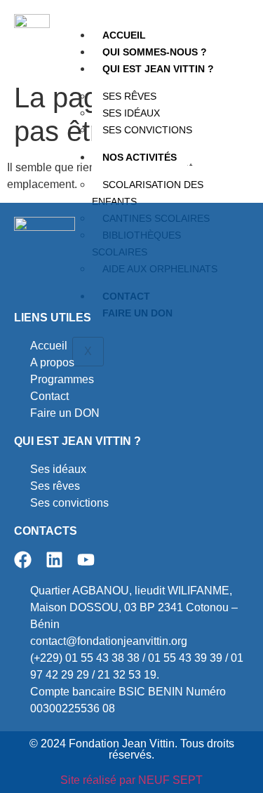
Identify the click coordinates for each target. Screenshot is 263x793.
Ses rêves (129, 96)
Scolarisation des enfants (147, 193)
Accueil (124, 35)
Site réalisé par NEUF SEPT (131, 780)
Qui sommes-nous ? (154, 52)
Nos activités (139, 157)
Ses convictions (147, 129)
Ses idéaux (131, 113)
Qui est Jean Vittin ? (158, 68)
